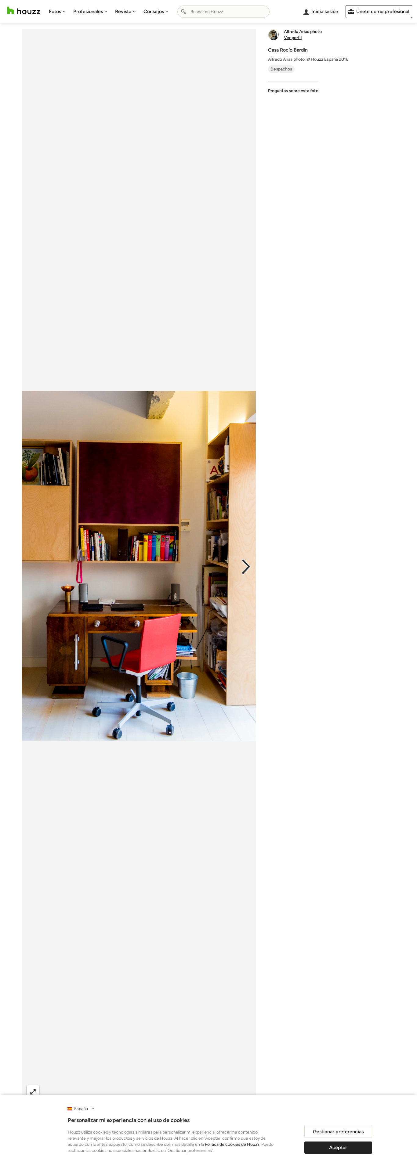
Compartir (124, 1091)
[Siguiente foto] (246, 566)
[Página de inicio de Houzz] (24, 10)
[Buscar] (183, 11)
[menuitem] (57, 11)
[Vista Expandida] (33, 1091)
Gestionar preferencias (338, 1131)
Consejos (153, 11)
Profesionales (88, 11)
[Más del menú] (245, 1091)
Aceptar (338, 1147)
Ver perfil (293, 37)
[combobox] (223, 11)
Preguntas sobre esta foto (293, 90)
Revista (123, 11)
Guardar (164, 1091)
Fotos (55, 11)
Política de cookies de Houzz (232, 1144)
